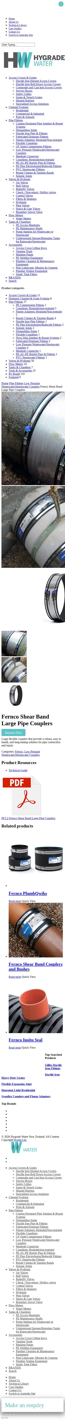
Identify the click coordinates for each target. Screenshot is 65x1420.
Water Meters (23, 1308)
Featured (14, 377)
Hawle (12, 1117)
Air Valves (22, 1272)
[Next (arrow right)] (6, 1417)
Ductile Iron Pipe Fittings (30, 321)
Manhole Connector (27, 350)
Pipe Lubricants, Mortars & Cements (37, 1357)
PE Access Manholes (28, 1315)
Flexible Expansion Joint (16, 1084)
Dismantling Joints (26, 331)
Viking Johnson (18, 1130)
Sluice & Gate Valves (28, 1298)
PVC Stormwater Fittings (30, 357)
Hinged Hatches (25, 1190)
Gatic (12, 1114)
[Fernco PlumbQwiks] (36, 885)
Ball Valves (22, 1275)
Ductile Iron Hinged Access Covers (36, 1171)
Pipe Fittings (16, 301)
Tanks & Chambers (20, 367)
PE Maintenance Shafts (29, 1318)
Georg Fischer (17, 1120)
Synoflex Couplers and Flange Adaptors (25, 1096)
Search (12, 1370)
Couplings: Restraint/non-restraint (35, 308)
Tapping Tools (24, 1341)
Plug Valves (22, 1295)
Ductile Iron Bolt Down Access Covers (38, 1174)
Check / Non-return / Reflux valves (36, 1282)
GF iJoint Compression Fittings (33, 1236)
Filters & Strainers (26, 1289)
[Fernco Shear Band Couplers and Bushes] (36, 956)
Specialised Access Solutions (32, 1194)
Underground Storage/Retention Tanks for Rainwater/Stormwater (38, 1330)
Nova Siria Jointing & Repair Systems (37, 337)
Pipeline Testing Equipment (31, 1361)
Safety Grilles (23, 1184)
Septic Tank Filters (26, 1364)
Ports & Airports (25, 1207)
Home (4, 383)
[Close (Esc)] (13, 1414)
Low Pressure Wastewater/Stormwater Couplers (20, 385)
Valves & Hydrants (19, 360)
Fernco (19, 751)
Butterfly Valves (25, 1279)
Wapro (12, 1110)
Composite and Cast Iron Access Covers (39, 1177)
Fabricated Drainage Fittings (32, 341)
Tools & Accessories (20, 370)
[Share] (10, 1414)
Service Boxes (24, 1180)
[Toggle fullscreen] (6, 1414)
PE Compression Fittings (30, 305)
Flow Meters (16, 364)
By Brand (14, 373)
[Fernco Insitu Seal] (36, 1032)
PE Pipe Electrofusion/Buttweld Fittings (38, 324)
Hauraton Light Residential (18, 1090)
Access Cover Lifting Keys (31, 1338)
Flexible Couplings (27, 334)
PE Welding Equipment (29, 1348)
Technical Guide (18, 770)
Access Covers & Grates (23, 295)
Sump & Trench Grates (29, 1187)
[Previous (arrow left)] (2, 1417)
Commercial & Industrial (30, 1203)
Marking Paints (24, 1344)
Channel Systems (18, 1197)
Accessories (15, 1334)
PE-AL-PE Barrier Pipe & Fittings (35, 354)
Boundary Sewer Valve (29, 1302)
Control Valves (24, 1285)
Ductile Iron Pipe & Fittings (31, 1223)
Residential (22, 1200)
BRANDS (15, 1367)
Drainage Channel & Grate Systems (29, 298)
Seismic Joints (24, 328)
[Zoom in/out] (2, 1414)
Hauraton (14, 1123)
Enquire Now (13, 732)
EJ (10, 1127)
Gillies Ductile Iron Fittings (53, 1067)
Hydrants (21, 1292)
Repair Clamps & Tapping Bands (35, 318)
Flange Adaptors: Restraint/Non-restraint (39, 311)
